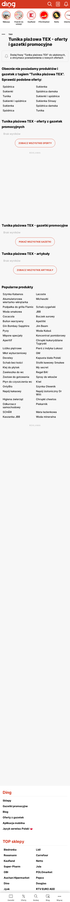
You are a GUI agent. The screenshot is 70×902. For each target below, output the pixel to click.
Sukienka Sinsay (46, 101)
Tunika (7, 96)
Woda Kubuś (43, 330)
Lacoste (41, 294)
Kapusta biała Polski (48, 357)
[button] (50, 4)
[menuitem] (11, 897)
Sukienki (8, 91)
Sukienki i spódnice (48, 96)
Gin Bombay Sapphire (16, 326)
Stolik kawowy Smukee (50, 362)
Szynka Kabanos (13, 294)
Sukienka (41, 86)
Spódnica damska (47, 91)
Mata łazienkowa (46, 412)
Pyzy (6, 330)
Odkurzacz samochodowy (12, 405)
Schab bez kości (13, 362)
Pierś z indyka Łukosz (49, 348)
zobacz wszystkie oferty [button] (35, 143)
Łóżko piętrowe (12, 348)
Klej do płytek (11, 367)
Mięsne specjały (13, 335)
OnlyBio (7, 386)
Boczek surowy (45, 316)
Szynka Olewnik (46, 386)
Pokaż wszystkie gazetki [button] (35, 241)
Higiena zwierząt (13, 399)
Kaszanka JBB (11, 416)
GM (38, 353)
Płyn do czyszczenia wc (17, 381)
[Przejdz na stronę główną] (8, 4)
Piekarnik (41, 404)
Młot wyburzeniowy (15, 353)
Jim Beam (42, 326)
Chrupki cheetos (46, 399)
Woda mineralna (46, 416)
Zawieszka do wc (13, 372)
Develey (8, 357)
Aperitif (7, 340)
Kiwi (38, 381)
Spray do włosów (46, 377)
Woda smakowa (12, 311)
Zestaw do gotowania (16, 377)
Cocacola (8, 316)
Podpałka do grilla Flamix (18, 307)
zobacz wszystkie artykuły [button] (35, 270)
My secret (42, 367)
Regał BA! (42, 372)
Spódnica (8, 86)
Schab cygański (46, 307)
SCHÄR (7, 412)
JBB (38, 311)
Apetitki (41, 321)
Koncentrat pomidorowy (51, 335)
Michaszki (42, 298)
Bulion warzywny (13, 321)
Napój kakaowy (12, 391)
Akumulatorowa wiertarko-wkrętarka (15, 300)
